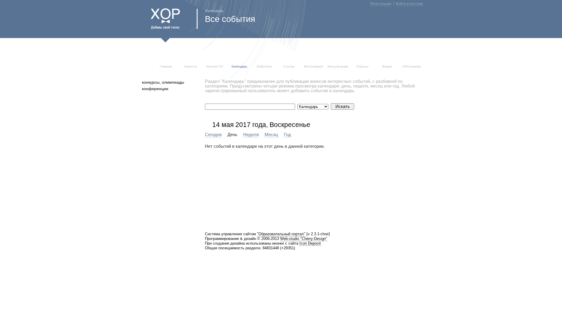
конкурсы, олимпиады (163, 82)
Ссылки (288, 66)
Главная (166, 66)
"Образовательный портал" (281, 234)
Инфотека (264, 66)
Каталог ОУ (214, 66)
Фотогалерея (313, 66)
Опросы (363, 66)
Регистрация (380, 4)
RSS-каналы (411, 66)
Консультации (338, 66)
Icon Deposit (310, 243)
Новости (190, 66)
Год (287, 134)
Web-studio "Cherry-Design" (303, 238)
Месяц (271, 134)
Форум (387, 66)
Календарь (239, 66)
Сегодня (213, 134)
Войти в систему (409, 4)
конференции (155, 88)
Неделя (251, 134)
